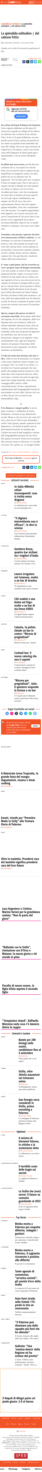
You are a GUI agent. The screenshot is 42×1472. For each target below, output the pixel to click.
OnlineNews (20, 662)
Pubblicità (23, 1462)
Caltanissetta (36, 1418)
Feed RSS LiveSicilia (33, 1462)
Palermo (13, 1418)
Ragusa (20, 1424)
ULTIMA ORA (5, 1418)
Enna (7, 1424)
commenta (27, 458)
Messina (13, 1424)
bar (10, 452)
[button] (2, 1408)
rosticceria (35, 452)
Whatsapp (8, 1469)
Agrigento (28, 1418)
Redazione (20, 693)
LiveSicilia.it (6, 23)
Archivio (16, 23)
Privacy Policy (7, 1462)
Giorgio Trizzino (26, 1176)
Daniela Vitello (21, 503)
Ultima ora (34, 1469)
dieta (15, 452)
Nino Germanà (25, 1204)
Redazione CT (21, 583)
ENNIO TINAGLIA (24, 452)
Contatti (15, 1462)
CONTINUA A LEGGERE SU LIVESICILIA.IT (21, 475)
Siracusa (27, 1424)
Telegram (21, 1469)
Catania (20, 1418)
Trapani (33, 1424)
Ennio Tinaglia (15, 59)
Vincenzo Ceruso (26, 1151)
